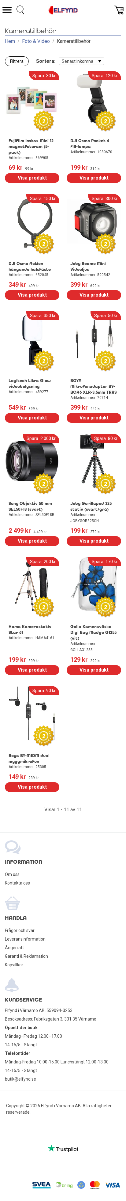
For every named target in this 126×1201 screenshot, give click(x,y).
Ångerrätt (14, 947)
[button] (7, 10)
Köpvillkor (14, 964)
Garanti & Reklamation (26, 956)
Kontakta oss (17, 883)
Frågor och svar (20, 930)
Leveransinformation (25, 939)
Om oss (12, 874)
